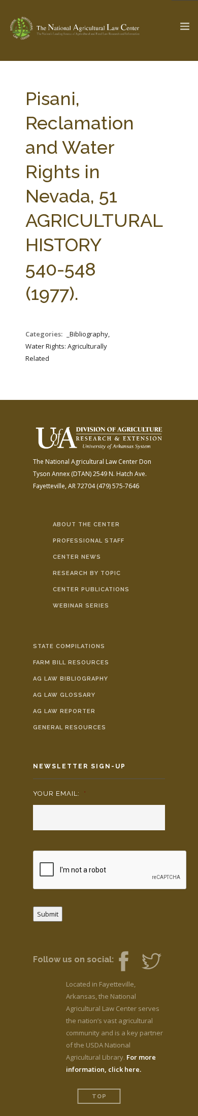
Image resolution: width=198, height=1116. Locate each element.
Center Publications (91, 589)
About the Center (86, 524)
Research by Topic (87, 573)
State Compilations (69, 646)
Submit (47, 914)
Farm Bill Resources (71, 662)
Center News (77, 557)
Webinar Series (81, 605)
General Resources (69, 727)
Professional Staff (88, 540)
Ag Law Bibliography (70, 678)
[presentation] (110, 870)
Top (99, 1096)
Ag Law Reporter (64, 711)
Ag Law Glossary (64, 695)
